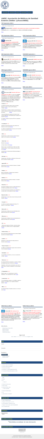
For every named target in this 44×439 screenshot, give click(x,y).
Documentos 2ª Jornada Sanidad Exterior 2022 (9, 369)
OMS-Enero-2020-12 (5, 329)
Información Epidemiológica (6, 390)
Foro (3, 392)
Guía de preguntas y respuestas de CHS (8, 403)
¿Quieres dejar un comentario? (7, 393)
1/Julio (2, 267)
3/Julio (5, 119)
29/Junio (4, 149)
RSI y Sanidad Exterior (5, 406)
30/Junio (6, 116)
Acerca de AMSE (5, 12)
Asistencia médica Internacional (7, 366)
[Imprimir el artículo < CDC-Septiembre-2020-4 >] (19, 38)
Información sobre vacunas (6, 384)
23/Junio (11, 234)
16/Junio (11, 126)
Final (32, 336)
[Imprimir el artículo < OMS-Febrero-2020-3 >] (19, 308)
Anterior (15, 336)
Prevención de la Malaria (6, 367)
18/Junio (10, 112)
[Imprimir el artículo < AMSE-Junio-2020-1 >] (19, 89)
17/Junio (12, 159)
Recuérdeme (3, 352)
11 (26, 336)
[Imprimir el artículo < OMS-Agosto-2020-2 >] (19, 72)
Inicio (12, 336)
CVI (2, 380)
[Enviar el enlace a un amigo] (42, 25)
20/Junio (6, 198)
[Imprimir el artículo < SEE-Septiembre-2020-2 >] (19, 56)
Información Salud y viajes (6, 387)
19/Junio (16, 187)
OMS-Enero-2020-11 (5, 330)
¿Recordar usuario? (5, 357)
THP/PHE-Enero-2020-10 (6, 332)
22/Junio (12, 205)
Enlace (2, 65)
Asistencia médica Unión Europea (7, 364)
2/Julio (17, 274)
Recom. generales (6, 388)
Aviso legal (30, 12)
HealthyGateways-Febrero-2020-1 (7, 328)
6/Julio (4, 289)
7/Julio (5, 152)
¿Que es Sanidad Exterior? (6, 400)
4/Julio (6, 282)
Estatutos (18, 12)
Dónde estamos (23, 12)
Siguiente (28, 336)
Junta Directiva (11, 12)
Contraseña (3, 348)
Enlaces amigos (4, 385)
